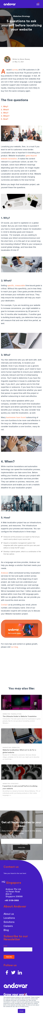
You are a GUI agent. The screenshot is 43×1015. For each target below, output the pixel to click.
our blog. (15, 646)
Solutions (9, 922)
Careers (8, 926)
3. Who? (4, 112)
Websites (17, 16)
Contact (4, 604)
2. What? (5, 109)
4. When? (5, 116)
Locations (9, 917)
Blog (6, 930)
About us (9, 913)
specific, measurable (16, 285)
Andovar (4, 572)
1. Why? (4, 106)
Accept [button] (22, 1011)
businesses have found (16, 417)
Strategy (26, 16)
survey (15, 69)
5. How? (4, 119)
